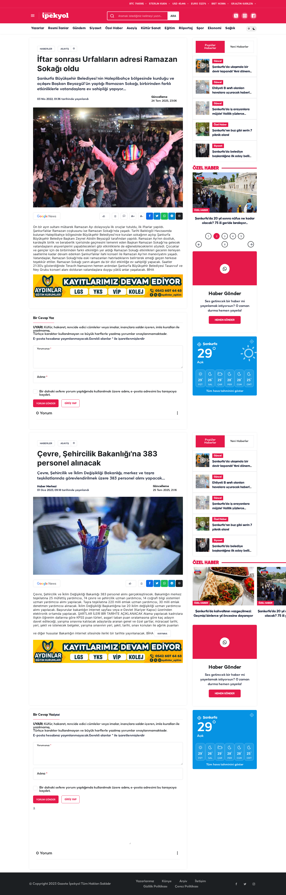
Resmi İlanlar (58, 28)
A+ (133, 216)
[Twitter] (245, 884)
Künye (167, 881)
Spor (200, 28)
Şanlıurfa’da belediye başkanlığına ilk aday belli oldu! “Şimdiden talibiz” (230, 156)
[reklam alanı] (108, 286)
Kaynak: (163, 633)
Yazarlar (37, 28)
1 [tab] (208, 244)
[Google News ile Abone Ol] (46, 216)
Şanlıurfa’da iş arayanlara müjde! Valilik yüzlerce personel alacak (231, 114)
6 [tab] (224, 252)
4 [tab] (233, 244)
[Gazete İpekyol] (55, 15)
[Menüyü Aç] (32, 15)
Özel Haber (114, 28)
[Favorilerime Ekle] (115, 216)
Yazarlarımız (145, 881)
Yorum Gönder (45, 403)
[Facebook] (236, 884)
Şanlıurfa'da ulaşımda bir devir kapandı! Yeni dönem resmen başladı (231, 71)
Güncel (218, 61)
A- (141, 216)
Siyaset (95, 28)
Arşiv (183, 881)
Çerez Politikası (186, 886)
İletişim (200, 881)
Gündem (79, 28)
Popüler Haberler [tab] (210, 47)
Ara (173, 15)
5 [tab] (241, 244)
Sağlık (230, 28)
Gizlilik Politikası (155, 886)
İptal (57, 715)
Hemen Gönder (225, 328)
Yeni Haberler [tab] (239, 46)
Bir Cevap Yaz (43, 318)
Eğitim (170, 28)
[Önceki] (199, 252)
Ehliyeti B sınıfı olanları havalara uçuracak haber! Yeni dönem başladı (231, 93)
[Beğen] (104, 216)
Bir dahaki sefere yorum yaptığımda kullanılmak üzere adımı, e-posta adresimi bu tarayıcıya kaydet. (107, 393)
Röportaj (186, 28)
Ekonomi (214, 28)
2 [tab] (216, 244)
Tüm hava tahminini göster (224, 399)
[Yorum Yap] (124, 216)
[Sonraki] (251, 252)
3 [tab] (224, 244)
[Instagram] (254, 884)
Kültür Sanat (151, 28)
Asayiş (132, 28)
